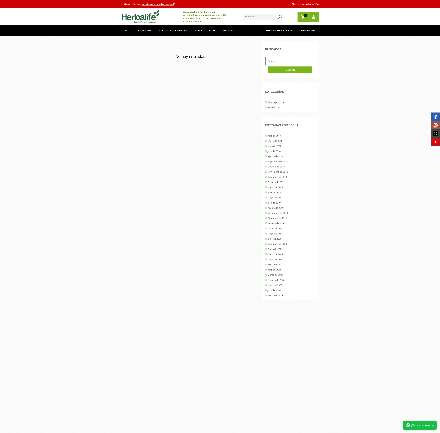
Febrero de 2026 (276, 280)
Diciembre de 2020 (277, 243)
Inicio (128, 30)
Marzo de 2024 (275, 274)
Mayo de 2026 (275, 285)
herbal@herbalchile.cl (280, 30)
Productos (144, 30)
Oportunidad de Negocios (173, 30)
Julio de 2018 (274, 151)
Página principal (276, 102)
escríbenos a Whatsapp (157, 4)
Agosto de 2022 (275, 264)
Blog (212, 30)
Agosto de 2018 (275, 156)
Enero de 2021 (275, 249)
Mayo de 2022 (275, 259)
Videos (198, 30)
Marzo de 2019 (275, 187)
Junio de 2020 (274, 238)
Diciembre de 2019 (277, 218)
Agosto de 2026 (275, 295)
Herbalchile (273, 107)
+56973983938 (308, 30)
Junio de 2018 (274, 146)
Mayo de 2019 (275, 197)
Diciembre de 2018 (277, 176)
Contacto (227, 30)
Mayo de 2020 (275, 233)
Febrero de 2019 (276, 182)
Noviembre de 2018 (278, 171)
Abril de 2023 (274, 269)
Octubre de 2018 (276, 166)
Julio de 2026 (274, 290)
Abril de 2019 (274, 192)
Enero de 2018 (275, 140)
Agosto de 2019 (275, 207)
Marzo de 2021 (275, 254)
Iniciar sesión (312, 4)
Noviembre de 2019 (278, 213)
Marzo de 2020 (275, 228)
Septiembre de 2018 (278, 161)
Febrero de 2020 (276, 223)
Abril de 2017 (274, 135)
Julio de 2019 (274, 202)
